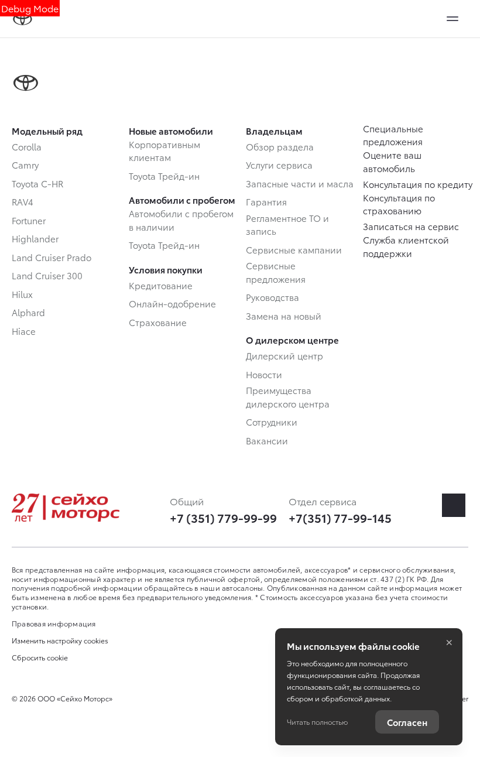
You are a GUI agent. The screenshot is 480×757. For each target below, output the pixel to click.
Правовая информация (54, 623)
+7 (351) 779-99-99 (223, 517)
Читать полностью (317, 722)
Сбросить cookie (40, 657)
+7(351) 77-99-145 (340, 517)
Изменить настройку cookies (60, 640)
